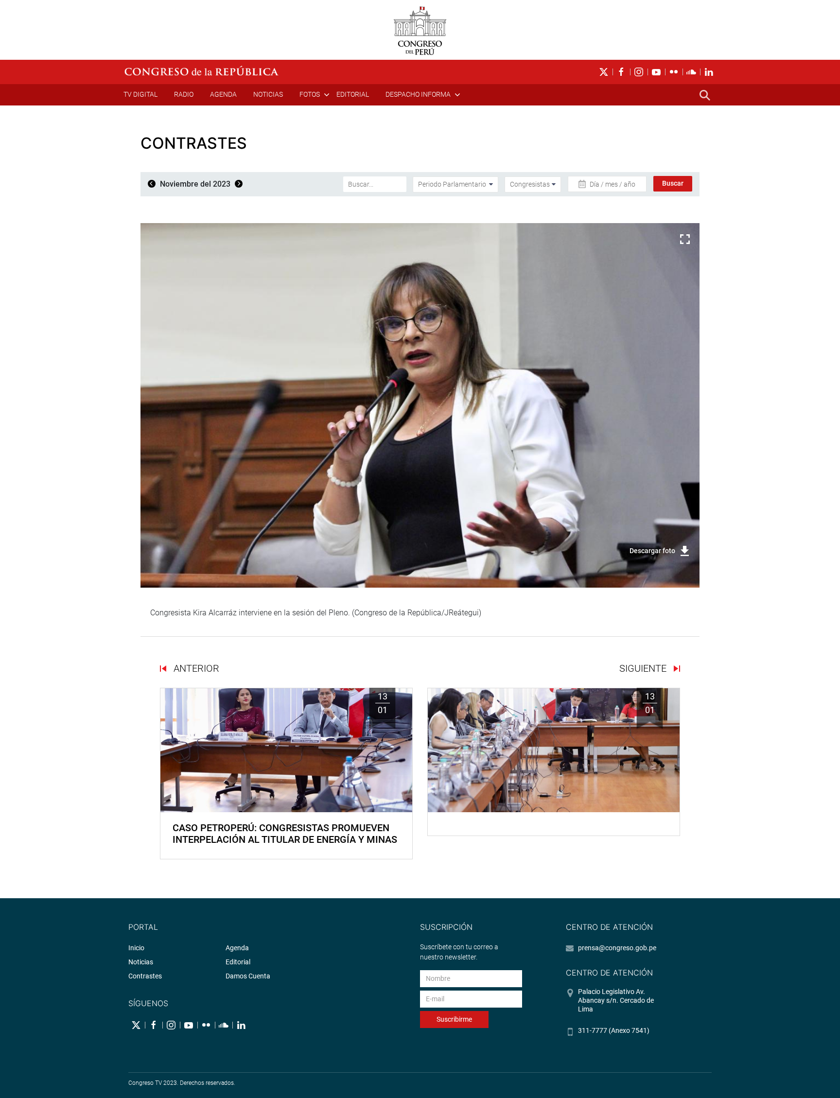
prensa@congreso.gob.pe (617, 948)
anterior (195, 668)
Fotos (309, 94)
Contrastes (145, 976)
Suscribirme (454, 1019)
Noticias (268, 94)
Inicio (136, 948)
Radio (183, 94)
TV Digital (140, 94)
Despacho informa (418, 94)
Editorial (352, 94)
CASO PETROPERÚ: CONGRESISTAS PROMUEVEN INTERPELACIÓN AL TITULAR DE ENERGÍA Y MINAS (285, 833)
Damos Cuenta (248, 976)
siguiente (644, 668)
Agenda (223, 94)
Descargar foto (652, 551)
